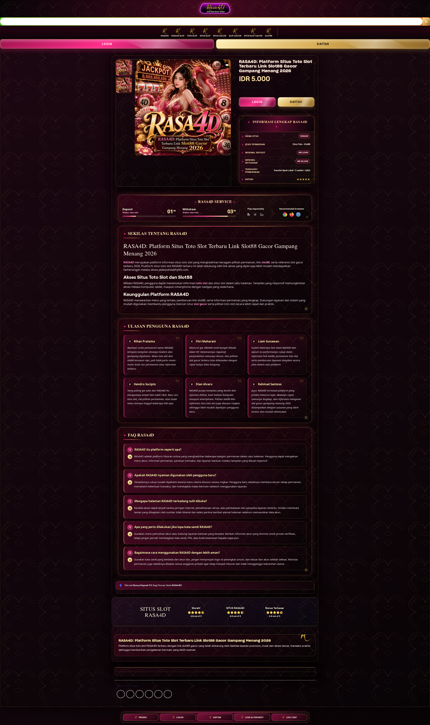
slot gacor (200, 304)
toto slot (202, 283)
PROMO (143, 717)
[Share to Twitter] (121, 694)
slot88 (266, 262)
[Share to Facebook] (130, 694)
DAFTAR (323, 44)
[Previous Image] (137, 108)
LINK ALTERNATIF (254, 717)
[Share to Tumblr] (168, 694)
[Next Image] (228, 108)
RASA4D (128, 262)
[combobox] (211, 21)
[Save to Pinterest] (149, 694)
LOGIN (107, 44)
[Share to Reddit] (158, 694)
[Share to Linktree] (140, 694)
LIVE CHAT (291, 717)
